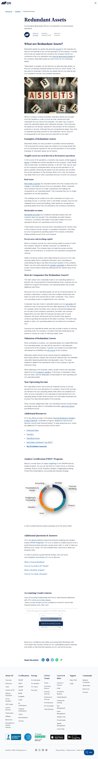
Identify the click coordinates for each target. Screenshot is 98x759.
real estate (69, 304)
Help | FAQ (73, 680)
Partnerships (9, 713)
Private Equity (61, 720)
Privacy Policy (60, 750)
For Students (35, 683)
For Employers (48, 702)
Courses (21, 721)
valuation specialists (57, 265)
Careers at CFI (9, 690)
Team (7, 687)
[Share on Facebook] (47, 661)
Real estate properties (32, 184)
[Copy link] (61, 661)
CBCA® (20, 690)
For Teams (34, 687)
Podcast (85, 692)
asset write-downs (67, 406)
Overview (8, 680)
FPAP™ (20, 683)
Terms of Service (82, 750)
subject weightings (50, 463)
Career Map (61, 729)
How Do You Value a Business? (35, 574)
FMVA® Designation (37, 543)
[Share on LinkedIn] (43, 661)
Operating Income (33, 438)
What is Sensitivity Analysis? (34, 570)
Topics (20, 714)
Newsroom (8, 720)
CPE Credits (9, 704)
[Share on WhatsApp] (56, 661)
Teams (46, 683)
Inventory (30, 434)
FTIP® (20, 700)
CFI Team (35, 35)
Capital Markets (62, 697)
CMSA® (20, 687)
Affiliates (8, 716)
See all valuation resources (37, 446)
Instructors (8, 683)
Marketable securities (32, 215)
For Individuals (35, 680)
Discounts (34, 690)
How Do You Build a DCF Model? (36, 566)
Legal (71, 683)
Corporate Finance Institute (6, 3)
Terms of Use (70, 750)
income (58, 49)
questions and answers (37, 557)
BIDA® (20, 693)
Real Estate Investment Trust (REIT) (40, 442)
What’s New (86, 685)
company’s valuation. (43, 372)
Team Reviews (48, 709)
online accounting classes (40, 600)
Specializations (23, 717)
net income (51, 350)
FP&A (58, 688)
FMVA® (20, 680)
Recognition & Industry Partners (9, 725)
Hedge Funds (61, 717)
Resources (86, 689)
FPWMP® (21, 696)
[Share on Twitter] (52, 661)
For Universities (49, 706)
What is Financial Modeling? (34, 562)
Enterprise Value (33, 430)
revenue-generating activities (62, 56)
